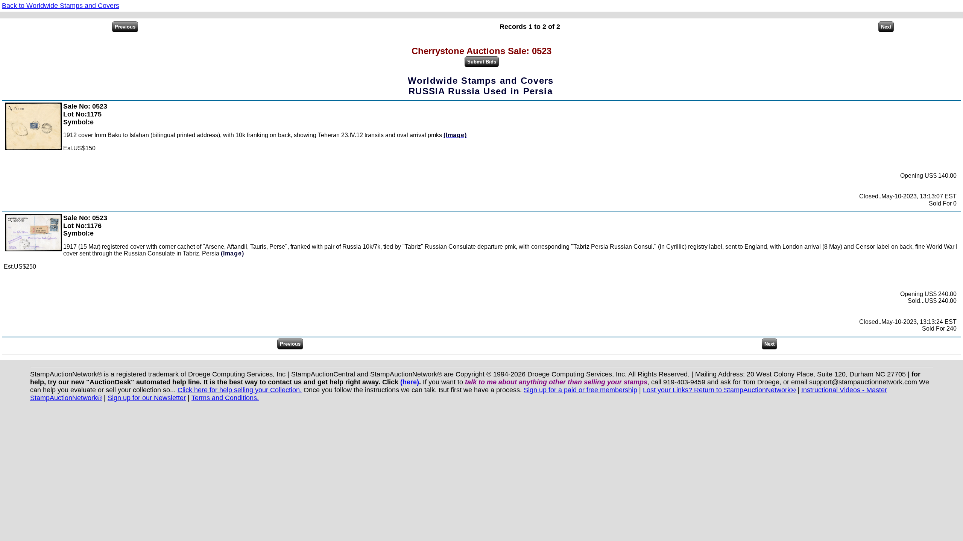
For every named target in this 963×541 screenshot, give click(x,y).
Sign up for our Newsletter (147, 398)
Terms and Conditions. (225, 398)
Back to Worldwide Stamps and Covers (60, 5)
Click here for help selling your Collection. (240, 390)
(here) (409, 382)
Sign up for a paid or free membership (580, 390)
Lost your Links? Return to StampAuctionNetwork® (719, 390)
